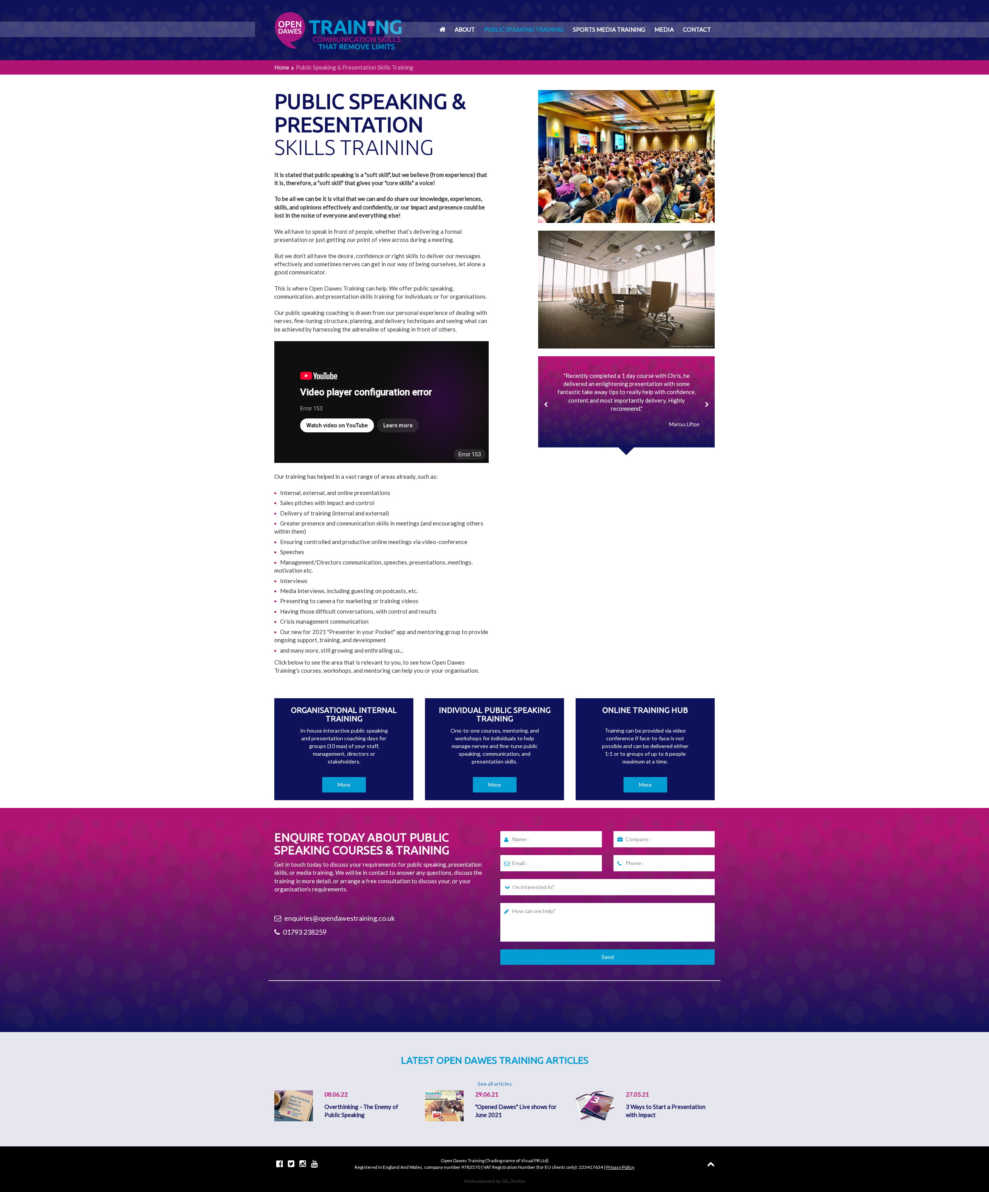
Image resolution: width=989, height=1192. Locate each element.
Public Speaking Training (524, 29)
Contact (697, 29)
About (465, 29)
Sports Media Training (609, 29)
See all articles (495, 1083)
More (344, 784)
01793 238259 (304, 932)
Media (664, 29)
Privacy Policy (620, 1167)
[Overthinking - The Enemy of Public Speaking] (293, 1105)
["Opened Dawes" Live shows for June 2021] (444, 1105)
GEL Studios (513, 1180)
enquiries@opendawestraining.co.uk (339, 918)
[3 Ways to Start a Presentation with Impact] (595, 1105)
